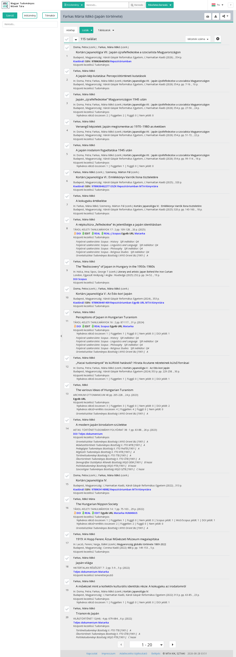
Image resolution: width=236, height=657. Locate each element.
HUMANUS (131, 513)
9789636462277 (101, 186)
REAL (97, 233)
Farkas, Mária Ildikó (109, 47)
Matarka (140, 233)
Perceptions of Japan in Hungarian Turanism (106, 317)
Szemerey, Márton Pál (118, 172)
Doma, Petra (80, 47)
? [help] (230, 5)
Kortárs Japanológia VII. (128, 52)
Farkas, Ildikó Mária (84, 499)
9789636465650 (101, 61)
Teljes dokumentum (90, 433)
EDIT (88, 233)
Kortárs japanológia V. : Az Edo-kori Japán (146, 368)
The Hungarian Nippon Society (97, 504)
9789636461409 (101, 302)
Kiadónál (79, 61)
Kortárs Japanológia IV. (91, 480)
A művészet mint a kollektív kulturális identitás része (131, 586)
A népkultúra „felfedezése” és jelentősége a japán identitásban (118, 224)
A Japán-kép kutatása (111, 76)
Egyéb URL (128, 233)
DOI (79, 233)
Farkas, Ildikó (80, 384)
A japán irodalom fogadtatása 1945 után (104, 150)
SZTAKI (181, 653)
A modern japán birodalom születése (101, 425)
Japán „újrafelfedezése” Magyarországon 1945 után (111, 99)
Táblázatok (104, 30)
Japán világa (84, 563)
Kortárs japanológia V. (104, 294)
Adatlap (70, 30)
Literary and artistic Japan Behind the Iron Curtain (145, 271)
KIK (173, 653)
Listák (85, 30)
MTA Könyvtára (148, 186)
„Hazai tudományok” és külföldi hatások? (132, 363)
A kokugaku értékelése (91, 201)
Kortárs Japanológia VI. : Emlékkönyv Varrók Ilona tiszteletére (168, 206)
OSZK (113, 186)
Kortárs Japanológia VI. (117, 177)
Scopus (116, 233)
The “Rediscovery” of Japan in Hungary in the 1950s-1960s (115, 266)
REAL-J (108, 233)
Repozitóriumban (120, 61)
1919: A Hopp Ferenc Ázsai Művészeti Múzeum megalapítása (117, 539)
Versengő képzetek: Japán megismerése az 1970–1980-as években (121, 126)
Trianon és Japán (87, 613)
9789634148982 (101, 489)
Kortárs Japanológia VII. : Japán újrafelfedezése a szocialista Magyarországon (166, 80)
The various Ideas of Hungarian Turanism (104, 390)
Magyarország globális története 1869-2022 (141, 544)
